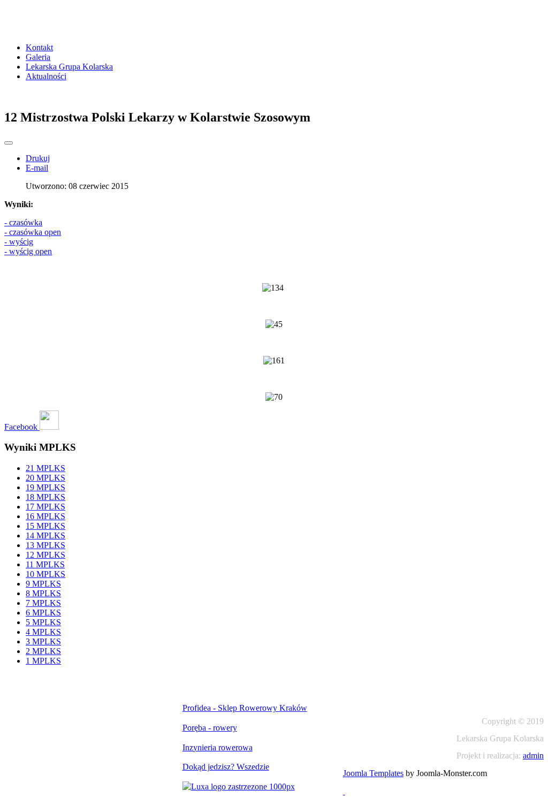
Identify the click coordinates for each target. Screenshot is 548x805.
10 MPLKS (45, 574)
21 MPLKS (45, 468)
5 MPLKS (43, 622)
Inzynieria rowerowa (217, 747)
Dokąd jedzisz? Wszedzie (225, 766)
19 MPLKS (45, 487)
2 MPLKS (43, 651)
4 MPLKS (43, 631)
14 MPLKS (45, 535)
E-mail (37, 167)
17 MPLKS (45, 506)
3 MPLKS (43, 641)
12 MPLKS (45, 554)
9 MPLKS (43, 583)
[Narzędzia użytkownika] (8, 143)
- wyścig (18, 241)
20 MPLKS (45, 477)
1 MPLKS (43, 660)
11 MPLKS (45, 564)
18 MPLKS (45, 497)
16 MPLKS (45, 516)
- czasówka (23, 222)
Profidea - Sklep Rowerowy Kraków (244, 707)
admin (533, 755)
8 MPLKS (43, 593)
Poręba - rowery (209, 727)
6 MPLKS (43, 612)
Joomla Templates (373, 773)
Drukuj (38, 158)
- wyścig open (28, 251)
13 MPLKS (45, 545)
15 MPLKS (45, 525)
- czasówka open (32, 232)
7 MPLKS (43, 602)
